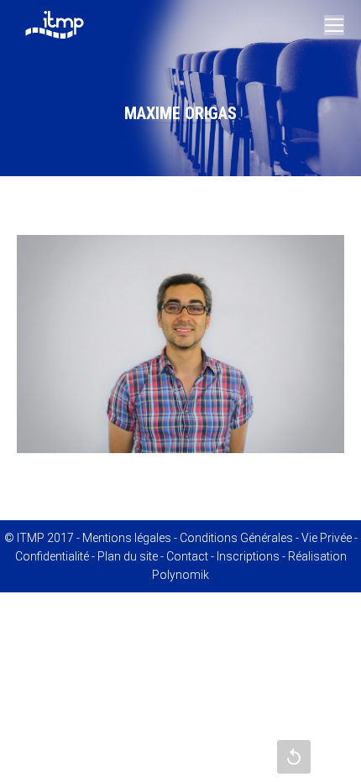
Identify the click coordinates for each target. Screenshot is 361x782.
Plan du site (127, 556)
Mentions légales (126, 538)
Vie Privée (326, 538)
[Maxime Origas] (180, 344)
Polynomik (180, 574)
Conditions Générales (236, 538)
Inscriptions (248, 556)
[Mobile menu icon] (334, 25)
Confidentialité (52, 556)
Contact (187, 556)
